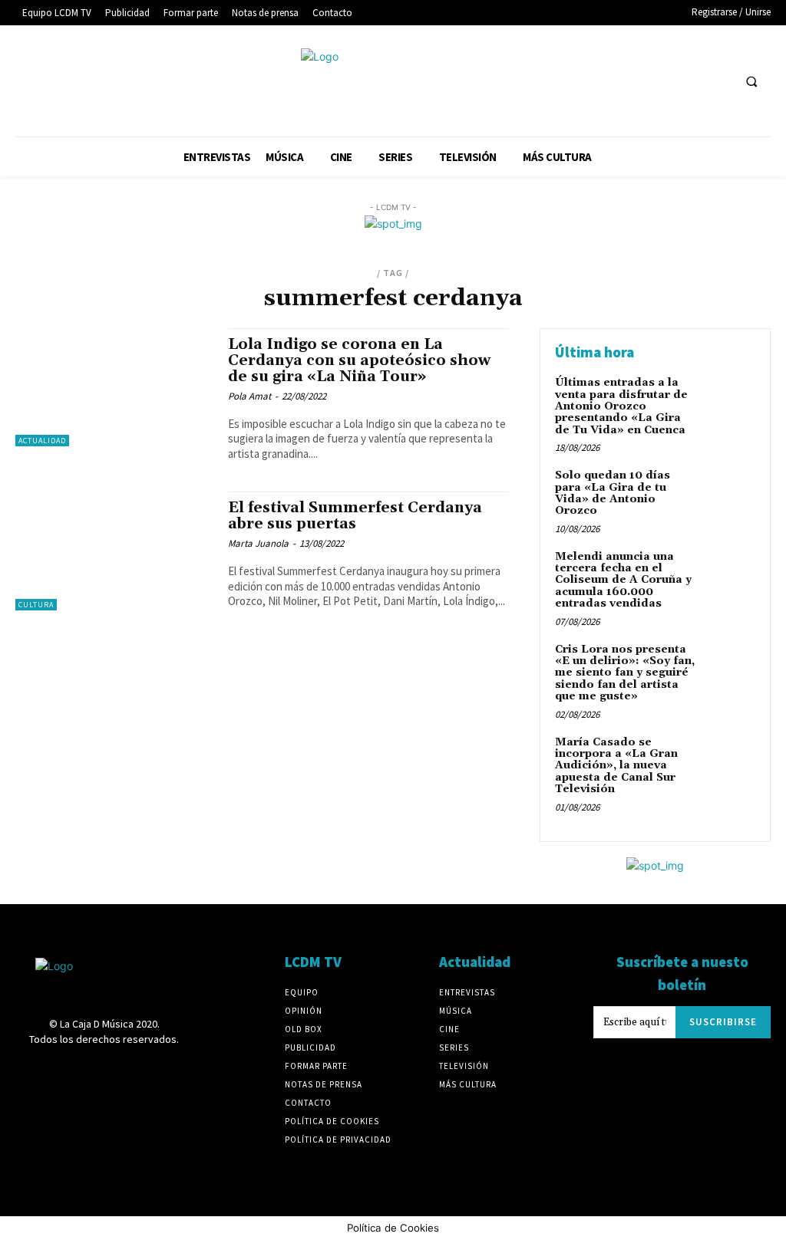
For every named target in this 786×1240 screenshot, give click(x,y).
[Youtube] (718, 81)
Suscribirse (723, 1021)
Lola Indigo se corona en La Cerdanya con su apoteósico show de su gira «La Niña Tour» (359, 360)
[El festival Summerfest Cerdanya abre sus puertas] (114, 551)
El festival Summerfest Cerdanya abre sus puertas (355, 515)
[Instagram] (603, 81)
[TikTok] (661, 81)
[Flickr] (575, 81)
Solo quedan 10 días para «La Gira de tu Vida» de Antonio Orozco (612, 493)
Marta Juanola (258, 543)
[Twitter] (689, 81)
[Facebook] (547, 81)
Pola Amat (249, 396)
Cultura (36, 605)
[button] (751, 81)
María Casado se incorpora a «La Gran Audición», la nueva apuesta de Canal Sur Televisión (616, 766)
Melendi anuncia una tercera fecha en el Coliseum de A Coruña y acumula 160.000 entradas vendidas (623, 580)
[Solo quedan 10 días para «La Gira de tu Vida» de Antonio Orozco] (729, 493)
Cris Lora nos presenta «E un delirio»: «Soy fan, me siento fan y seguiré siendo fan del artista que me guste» (625, 673)
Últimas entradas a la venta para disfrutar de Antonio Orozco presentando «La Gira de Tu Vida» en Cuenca (621, 406)
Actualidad (42, 441)
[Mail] (633, 81)
